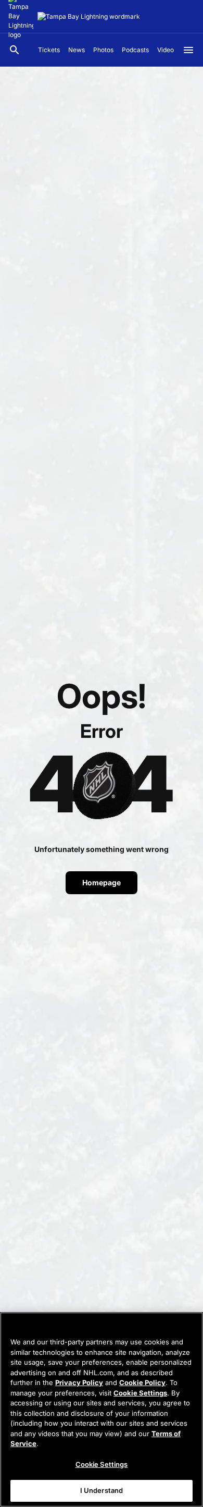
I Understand (101, 1490)
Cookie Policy (142, 1382)
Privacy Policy (79, 1382)
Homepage (101, 882)
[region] (101, 1409)
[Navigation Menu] (188, 50)
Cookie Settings (140, 1393)
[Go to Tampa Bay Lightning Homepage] (88, 16)
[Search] (14, 50)
